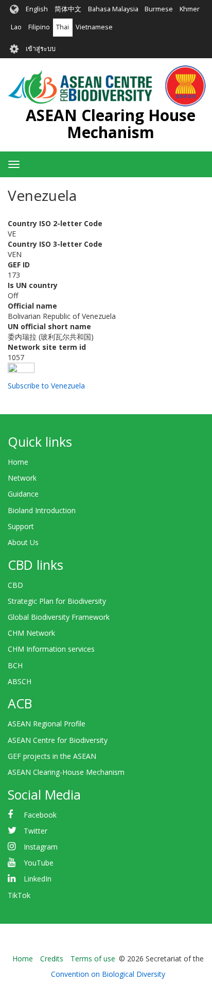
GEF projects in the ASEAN (52, 756)
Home (18, 462)
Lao (16, 27)
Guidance (23, 494)
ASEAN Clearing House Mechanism (111, 124)
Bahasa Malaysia (113, 9)
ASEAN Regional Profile (46, 723)
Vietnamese (94, 27)
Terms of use (92, 958)
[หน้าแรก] (107, 86)
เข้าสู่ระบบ (41, 48)
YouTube (39, 863)
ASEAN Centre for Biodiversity (58, 740)
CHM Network (31, 633)
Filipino (39, 27)
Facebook (40, 815)
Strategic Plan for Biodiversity (57, 601)
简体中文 (68, 9)
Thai (62, 27)
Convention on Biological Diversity (108, 974)
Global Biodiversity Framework (59, 617)
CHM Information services (51, 649)
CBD (15, 585)
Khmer (190, 9)
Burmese (159, 9)
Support (21, 526)
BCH (15, 665)
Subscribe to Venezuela (46, 386)
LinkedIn (37, 879)
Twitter (35, 831)
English (37, 9)
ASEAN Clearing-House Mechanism (66, 772)
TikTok (19, 895)
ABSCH (19, 681)
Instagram (41, 847)
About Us (23, 542)
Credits (51, 958)
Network (22, 478)
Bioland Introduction (42, 510)
